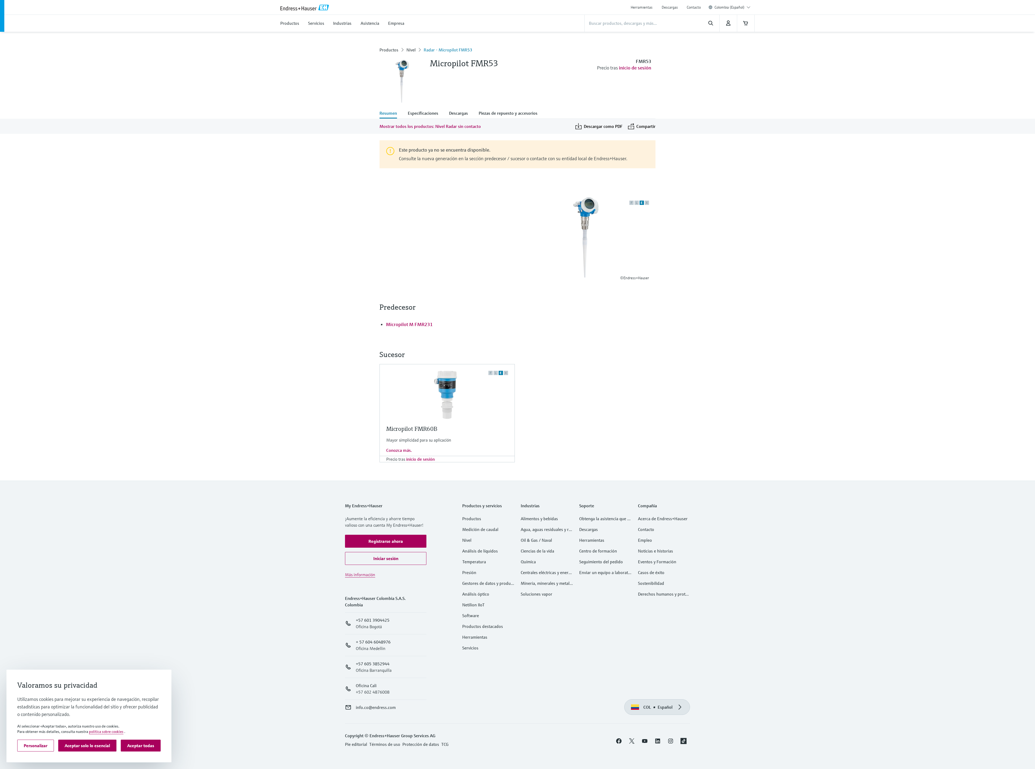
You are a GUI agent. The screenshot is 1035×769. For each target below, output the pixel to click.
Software (470, 615)
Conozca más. (399, 450)
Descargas (670, 7)
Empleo (645, 540)
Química (528, 561)
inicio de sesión (635, 68)
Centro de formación (598, 551)
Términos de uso (384, 744)
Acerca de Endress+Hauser (663, 518)
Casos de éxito (651, 572)
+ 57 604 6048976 (373, 642)
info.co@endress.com (376, 707)
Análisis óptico (475, 594)
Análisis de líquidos (480, 551)
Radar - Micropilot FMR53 (448, 50)
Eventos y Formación (657, 561)
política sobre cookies (106, 731)
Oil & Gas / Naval (536, 540)
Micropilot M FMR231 (409, 324)
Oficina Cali (366, 685)
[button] (385, 541)
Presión (469, 572)
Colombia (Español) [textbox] (729, 7)
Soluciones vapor (536, 594)
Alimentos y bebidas (539, 518)
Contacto (694, 7)
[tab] (391, 114)
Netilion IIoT (473, 604)
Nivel (411, 50)
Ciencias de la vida (537, 551)
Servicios (470, 648)
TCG (444, 744)
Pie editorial (356, 744)
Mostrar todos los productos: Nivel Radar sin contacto (430, 126)
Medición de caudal (480, 529)
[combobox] (732, 7)
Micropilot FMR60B (411, 428)
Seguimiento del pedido (601, 561)
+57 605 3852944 (372, 663)
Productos (389, 50)
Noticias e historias (655, 551)
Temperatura (474, 561)
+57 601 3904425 (372, 620)
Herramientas (642, 7)
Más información (360, 574)
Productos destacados (482, 626)
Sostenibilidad (651, 583)
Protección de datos (420, 744)
